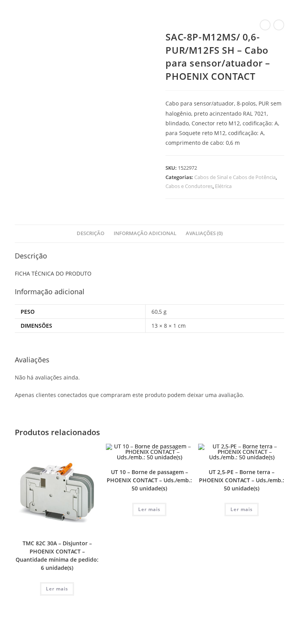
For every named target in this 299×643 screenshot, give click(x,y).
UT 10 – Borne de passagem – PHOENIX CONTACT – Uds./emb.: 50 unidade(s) (149, 480)
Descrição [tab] (90, 233)
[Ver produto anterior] (265, 24)
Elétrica (223, 186)
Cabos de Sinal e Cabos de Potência (235, 177)
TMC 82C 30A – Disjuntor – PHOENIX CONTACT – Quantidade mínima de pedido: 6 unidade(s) (57, 555)
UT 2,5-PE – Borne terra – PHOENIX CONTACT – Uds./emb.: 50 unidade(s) (241, 480)
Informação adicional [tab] (145, 233)
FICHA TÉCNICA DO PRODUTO (53, 273)
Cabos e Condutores (189, 186)
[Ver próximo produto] (278, 24)
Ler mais (57, 588)
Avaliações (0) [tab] (204, 233)
